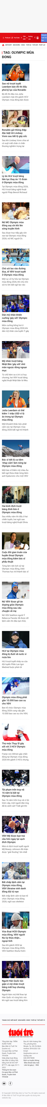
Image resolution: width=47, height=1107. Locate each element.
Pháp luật (42, 45)
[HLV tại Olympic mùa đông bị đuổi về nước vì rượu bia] (15, 639)
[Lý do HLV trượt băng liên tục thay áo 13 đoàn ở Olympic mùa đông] (15, 164)
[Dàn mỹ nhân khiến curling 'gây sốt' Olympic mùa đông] (15, 303)
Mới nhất (8, 45)
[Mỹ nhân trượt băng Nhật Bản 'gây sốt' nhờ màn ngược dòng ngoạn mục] (15, 349)
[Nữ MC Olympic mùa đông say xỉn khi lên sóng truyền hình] (15, 211)
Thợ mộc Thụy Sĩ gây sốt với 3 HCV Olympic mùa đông (13, 746)
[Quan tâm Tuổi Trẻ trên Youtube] (4, 1083)
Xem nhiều (16, 45)
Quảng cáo (30, 38)
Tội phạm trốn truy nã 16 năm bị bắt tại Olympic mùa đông (13, 792)
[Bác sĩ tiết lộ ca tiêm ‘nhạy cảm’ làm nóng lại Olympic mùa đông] (15, 448)
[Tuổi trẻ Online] (21, 1032)
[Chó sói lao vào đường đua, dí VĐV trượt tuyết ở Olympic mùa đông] (15, 257)
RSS (37, 1065)
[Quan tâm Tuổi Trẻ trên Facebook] (10, 1083)
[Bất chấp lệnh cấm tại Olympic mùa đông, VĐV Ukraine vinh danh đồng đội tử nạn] (15, 870)
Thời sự (28, 45)
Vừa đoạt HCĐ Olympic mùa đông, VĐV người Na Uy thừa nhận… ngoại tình (14, 936)
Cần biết (24, 38)
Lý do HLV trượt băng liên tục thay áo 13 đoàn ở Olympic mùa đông (14, 179)
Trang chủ (6, 1020)
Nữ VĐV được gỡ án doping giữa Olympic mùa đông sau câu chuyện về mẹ (13, 606)
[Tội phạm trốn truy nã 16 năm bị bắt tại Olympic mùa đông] (15, 778)
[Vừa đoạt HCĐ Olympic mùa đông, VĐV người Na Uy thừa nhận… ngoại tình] (15, 920)
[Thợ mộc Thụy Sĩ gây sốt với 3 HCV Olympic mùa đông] (15, 732)
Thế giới (35, 45)
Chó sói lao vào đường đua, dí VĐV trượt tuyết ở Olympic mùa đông (14, 271)
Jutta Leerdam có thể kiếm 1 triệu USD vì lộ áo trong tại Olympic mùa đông (13, 415)
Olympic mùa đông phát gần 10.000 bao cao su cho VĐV (14, 700)
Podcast (7, 38)
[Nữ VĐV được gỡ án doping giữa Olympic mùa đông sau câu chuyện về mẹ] (15, 590)
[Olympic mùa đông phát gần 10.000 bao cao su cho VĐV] (15, 685)
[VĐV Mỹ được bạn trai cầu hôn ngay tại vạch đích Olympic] (15, 824)
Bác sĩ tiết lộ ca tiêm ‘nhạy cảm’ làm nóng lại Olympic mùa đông (14, 462)
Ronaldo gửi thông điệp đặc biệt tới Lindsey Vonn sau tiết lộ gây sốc (14, 133)
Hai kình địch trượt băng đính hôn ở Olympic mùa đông (12, 509)
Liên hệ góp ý (29, 1065)
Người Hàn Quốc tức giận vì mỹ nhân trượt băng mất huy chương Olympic (13, 986)
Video (23, 45)
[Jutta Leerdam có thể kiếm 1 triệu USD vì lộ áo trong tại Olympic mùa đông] (15, 399)
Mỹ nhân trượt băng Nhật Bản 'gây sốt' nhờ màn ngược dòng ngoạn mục (14, 366)
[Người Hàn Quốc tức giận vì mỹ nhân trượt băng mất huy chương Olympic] (15, 969)
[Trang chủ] (3, 45)
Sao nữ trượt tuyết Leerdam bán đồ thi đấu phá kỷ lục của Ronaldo (14, 86)
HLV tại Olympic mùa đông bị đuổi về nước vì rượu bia (14, 654)
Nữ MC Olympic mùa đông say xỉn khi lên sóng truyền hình (13, 225)
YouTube (16, 38)
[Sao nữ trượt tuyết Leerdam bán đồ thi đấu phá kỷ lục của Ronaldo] (15, 72)
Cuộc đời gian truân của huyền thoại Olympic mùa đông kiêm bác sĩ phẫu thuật (14, 557)
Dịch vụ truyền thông (31, 1060)
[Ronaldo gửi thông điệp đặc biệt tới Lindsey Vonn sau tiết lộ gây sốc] (15, 118)
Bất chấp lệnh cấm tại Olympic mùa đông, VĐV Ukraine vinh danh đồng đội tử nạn (14, 887)
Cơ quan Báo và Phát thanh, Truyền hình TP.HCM (10, 1074)
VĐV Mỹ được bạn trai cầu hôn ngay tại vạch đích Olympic (13, 839)
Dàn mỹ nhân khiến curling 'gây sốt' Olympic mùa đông (14, 318)
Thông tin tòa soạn (9, 1070)
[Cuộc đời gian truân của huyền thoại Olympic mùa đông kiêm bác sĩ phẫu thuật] (15, 540)
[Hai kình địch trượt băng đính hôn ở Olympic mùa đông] (15, 494)
